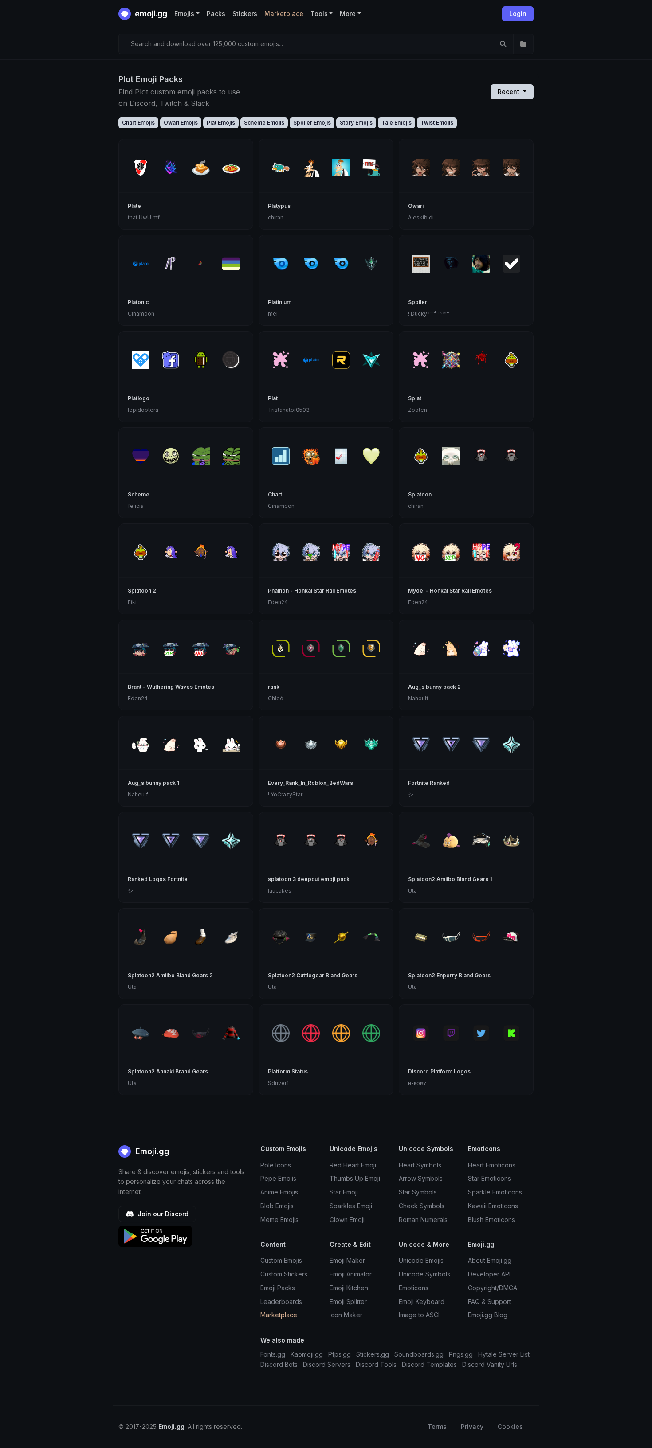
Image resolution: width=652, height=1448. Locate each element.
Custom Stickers (283, 1274)
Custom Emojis (281, 1260)
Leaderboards (281, 1301)
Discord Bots (279, 1364)
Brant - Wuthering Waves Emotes (171, 686)
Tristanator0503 (289, 409)
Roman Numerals (423, 1219)
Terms (437, 1426)
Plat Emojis (221, 122)
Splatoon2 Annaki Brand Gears (168, 1071)
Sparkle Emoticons (495, 1192)
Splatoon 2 (142, 590)
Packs (216, 13)
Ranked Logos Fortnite (158, 879)
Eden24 (278, 602)
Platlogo (138, 398)
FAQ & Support (489, 1301)
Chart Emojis (138, 122)
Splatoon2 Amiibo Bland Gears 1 (450, 879)
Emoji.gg (151, 1151)
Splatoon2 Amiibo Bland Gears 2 (170, 975)
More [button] (348, 13)
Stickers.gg (372, 1354)
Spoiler (417, 302)
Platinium (279, 302)
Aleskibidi (421, 217)
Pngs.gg (461, 1354)
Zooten (417, 409)
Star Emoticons (489, 1178)
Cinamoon (141, 313)
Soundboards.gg (419, 1354)
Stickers (244, 13)
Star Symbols (418, 1192)
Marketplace (283, 13)
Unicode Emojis (421, 1260)
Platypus (279, 206)
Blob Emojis (277, 1206)
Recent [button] (509, 91)
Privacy (472, 1426)
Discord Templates (429, 1364)
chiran (275, 217)
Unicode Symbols (424, 1274)
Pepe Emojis (278, 1178)
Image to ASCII (420, 1315)
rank (273, 686)
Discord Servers (326, 1364)
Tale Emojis (396, 122)
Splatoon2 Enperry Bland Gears (449, 975)
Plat (273, 398)
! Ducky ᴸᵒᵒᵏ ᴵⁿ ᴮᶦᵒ (428, 313)
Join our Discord (162, 1214)
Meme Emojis (279, 1219)
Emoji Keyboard (421, 1301)
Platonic (138, 302)
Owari (416, 206)
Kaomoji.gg (307, 1354)
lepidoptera (143, 409)
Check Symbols (421, 1206)
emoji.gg (150, 13)
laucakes (279, 890)
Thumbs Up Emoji (355, 1178)
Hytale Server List (504, 1354)
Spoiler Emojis (312, 122)
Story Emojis (356, 122)
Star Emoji (344, 1192)
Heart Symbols (420, 1165)
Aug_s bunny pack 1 (153, 783)
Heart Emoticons (491, 1165)
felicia (136, 506)
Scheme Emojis (264, 122)
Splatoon (420, 494)
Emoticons (413, 1288)
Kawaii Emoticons (493, 1206)
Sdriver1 (278, 1083)
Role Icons (275, 1165)
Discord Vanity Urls (489, 1364)
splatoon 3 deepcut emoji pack (309, 879)
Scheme (138, 494)
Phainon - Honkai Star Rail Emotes (312, 590)
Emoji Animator (351, 1274)
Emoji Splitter (348, 1301)
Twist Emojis (436, 122)
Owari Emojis (181, 122)
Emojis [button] (184, 13)
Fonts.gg (272, 1354)
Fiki (132, 602)
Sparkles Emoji (351, 1206)
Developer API (489, 1274)
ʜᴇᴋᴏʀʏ (417, 1083)
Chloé (275, 698)
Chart (275, 494)
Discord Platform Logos (439, 1071)
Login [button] (517, 13)
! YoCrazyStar (285, 794)
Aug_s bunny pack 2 (434, 686)
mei (273, 313)
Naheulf (418, 698)
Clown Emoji (347, 1219)
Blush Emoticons (491, 1219)
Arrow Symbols (421, 1178)
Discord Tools (376, 1364)
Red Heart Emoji (353, 1165)
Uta (412, 890)
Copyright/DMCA (492, 1288)
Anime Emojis (279, 1192)
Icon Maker (346, 1315)
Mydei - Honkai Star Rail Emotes (450, 590)
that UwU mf (144, 217)
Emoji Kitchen (349, 1288)
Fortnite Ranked (429, 783)
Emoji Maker (347, 1260)
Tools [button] (319, 13)
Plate (134, 206)
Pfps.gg (339, 1354)
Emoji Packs (277, 1288)
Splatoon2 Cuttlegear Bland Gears (312, 975)
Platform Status (288, 1071)
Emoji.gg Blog (487, 1315)
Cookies (510, 1426)
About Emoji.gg (489, 1260)
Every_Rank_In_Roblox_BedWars (310, 783)
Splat (414, 398)
